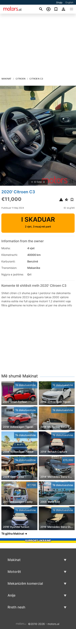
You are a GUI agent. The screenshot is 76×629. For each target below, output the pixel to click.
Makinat (6, 78)
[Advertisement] (38, 46)
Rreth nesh (16, 607)
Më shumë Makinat (19, 376)
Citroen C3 (36, 78)
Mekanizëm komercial (25, 583)
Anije (11, 595)
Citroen (21, 78)
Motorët (14, 572)
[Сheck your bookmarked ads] (56, 9)
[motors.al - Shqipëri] (21, 623)
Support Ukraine (38, 540)
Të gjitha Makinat (12, 533)
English (69, 2)
